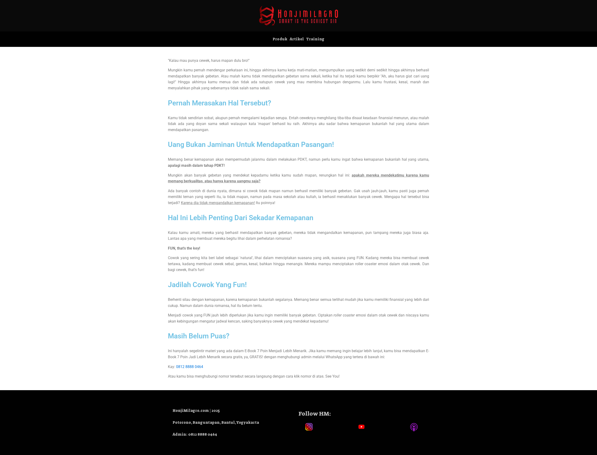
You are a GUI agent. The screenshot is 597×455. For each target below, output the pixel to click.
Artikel (297, 39)
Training (315, 39)
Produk (280, 39)
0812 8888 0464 (189, 367)
